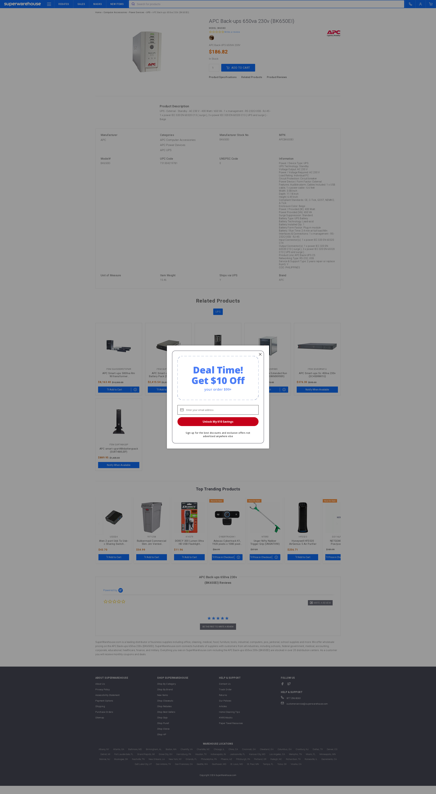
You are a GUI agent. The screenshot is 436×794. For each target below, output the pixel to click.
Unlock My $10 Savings (218, 421)
